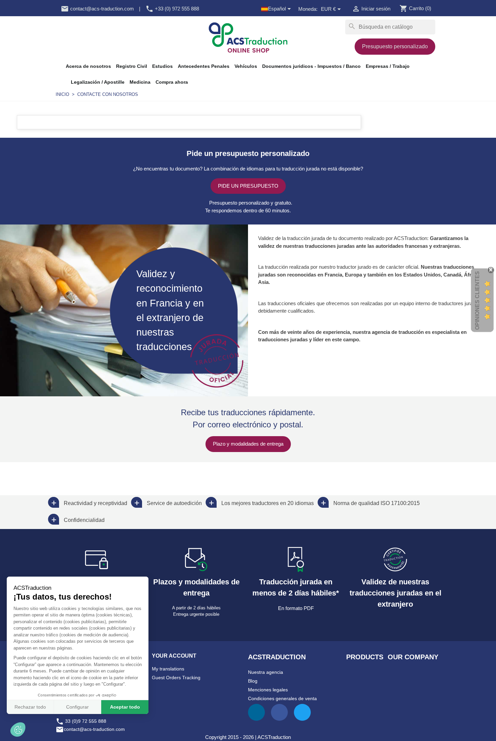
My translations (168, 668)
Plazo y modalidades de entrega (248, 444)
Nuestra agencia (265, 672)
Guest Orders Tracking (176, 677)
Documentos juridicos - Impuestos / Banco (311, 66)
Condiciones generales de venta (282, 698)
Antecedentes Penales (203, 66)
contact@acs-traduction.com (97, 8)
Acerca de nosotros (88, 66)
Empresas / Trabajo (388, 66)
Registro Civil (131, 66)
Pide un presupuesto (248, 186)
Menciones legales (268, 689)
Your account (174, 656)
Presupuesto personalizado (395, 46)
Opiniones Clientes (477, 300)
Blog (252, 681)
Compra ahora (172, 82)
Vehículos (246, 66)
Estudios (162, 66)
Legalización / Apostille (98, 82)
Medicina (140, 82)
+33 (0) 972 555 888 (172, 8)
